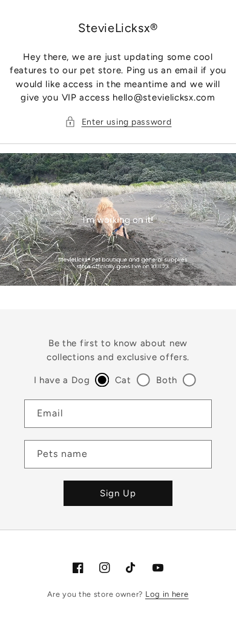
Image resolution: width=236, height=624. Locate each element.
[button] (118, 122)
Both (166, 380)
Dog (80, 380)
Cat (123, 380)
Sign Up (118, 493)
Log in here (167, 594)
